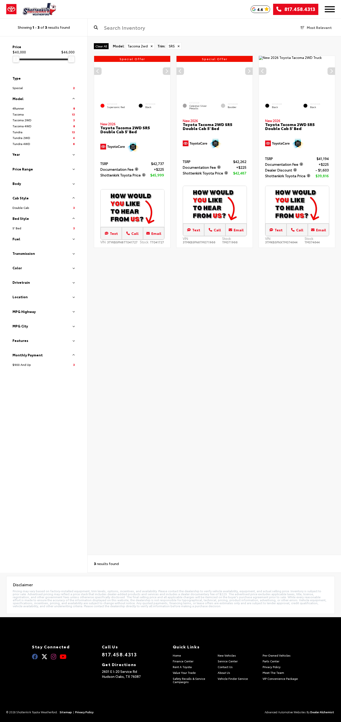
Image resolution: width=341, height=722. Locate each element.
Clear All (101, 46)
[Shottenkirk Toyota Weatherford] (39, 9)
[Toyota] (11, 9)
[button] (166, 71)
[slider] (15, 59)
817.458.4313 (298, 9)
